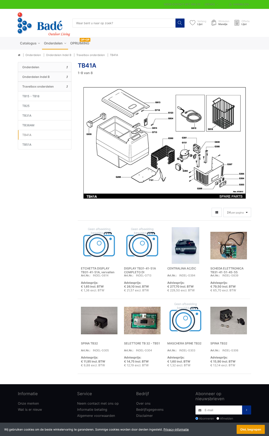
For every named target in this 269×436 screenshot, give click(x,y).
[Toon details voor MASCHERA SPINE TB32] (185, 320)
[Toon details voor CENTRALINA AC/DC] (185, 245)
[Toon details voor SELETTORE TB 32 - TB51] (142, 320)
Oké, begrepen (250, 429)
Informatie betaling (92, 409)
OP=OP (85, 39)
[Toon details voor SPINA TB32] (99, 320)
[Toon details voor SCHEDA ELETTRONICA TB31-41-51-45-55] (228, 245)
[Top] (19, 55)
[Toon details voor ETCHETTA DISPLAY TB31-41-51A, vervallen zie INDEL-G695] (99, 245)
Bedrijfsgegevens (150, 409)
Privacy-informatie (176, 429)
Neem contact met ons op (182, 4)
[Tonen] (217, 212)
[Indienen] (246, 410)
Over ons (143, 403)
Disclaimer (144, 415)
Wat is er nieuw (30, 409)
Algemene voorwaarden (96, 415)
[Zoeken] (180, 23)
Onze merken (28, 403)
